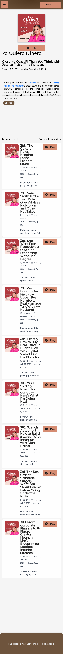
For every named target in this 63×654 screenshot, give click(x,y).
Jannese (32, 83)
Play (33, 47)
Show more (12, 98)
